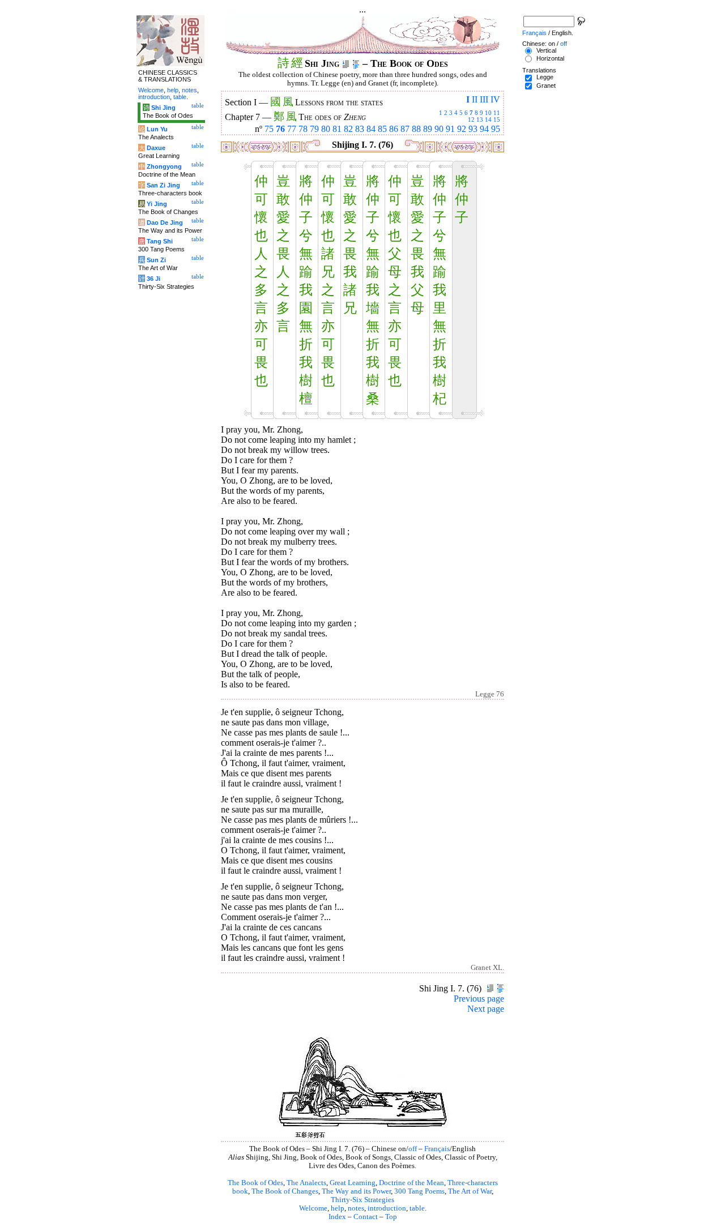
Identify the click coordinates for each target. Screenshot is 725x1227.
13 (479, 119)
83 (359, 129)
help (337, 1208)
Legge (544, 77)
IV (495, 99)
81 (337, 129)
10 (488, 112)
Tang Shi (160, 241)
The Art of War (470, 1191)
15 (496, 119)
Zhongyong (164, 166)
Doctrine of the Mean (411, 1183)
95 (495, 129)
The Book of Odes (255, 1183)
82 (348, 129)
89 (427, 129)
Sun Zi (156, 259)
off (412, 1149)
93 (472, 129)
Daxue (156, 147)
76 (280, 129)
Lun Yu (157, 129)
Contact (365, 1217)
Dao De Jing (165, 222)
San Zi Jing (163, 185)
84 (371, 129)
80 (325, 129)
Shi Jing (163, 107)
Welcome (313, 1208)
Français (437, 1149)
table (417, 1208)
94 (484, 129)
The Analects (306, 1183)
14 (488, 119)
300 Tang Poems (419, 1191)
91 (450, 129)
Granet (546, 85)
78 (303, 129)
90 (438, 129)
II (474, 99)
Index (337, 1217)
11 (496, 112)
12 (471, 119)
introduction (387, 1208)
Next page (485, 1009)
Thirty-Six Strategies (362, 1200)
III (484, 99)
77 (291, 129)
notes (356, 1208)
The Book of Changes (284, 1191)
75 (269, 129)
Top (391, 1217)
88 (416, 129)
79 (314, 129)
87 (405, 129)
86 (393, 129)
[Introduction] (345, 63)
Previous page (479, 998)
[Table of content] (356, 63)
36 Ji (153, 278)
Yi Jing (157, 203)
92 (461, 129)
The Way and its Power (356, 1191)
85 (382, 129)
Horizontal (550, 58)
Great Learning (353, 1183)
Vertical (546, 50)
